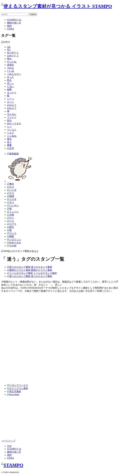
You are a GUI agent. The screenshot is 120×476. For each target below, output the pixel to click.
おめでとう (13, 55)
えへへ (10, 102)
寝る (9, 58)
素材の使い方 (14, 22)
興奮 (9, 145)
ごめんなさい (14, 74)
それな (10, 68)
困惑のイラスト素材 (41, 270)
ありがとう (13, 52)
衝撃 (9, 89)
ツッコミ (11, 129)
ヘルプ (10, 133)
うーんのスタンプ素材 (45, 273)
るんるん (11, 114)
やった (10, 77)
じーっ (10, 99)
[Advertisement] (13, 337)
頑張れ (10, 65)
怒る (9, 80)
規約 (9, 26)
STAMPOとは (14, 19)
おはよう (11, 105)
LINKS (10, 29)
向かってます (14, 123)
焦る (9, 120)
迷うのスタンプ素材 (41, 267)
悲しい (10, 83)
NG (9, 49)
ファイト (11, 117)
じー (9, 126)
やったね (11, 61)
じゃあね (11, 136)
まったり (11, 92)
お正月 (10, 148)
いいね (10, 71)
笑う (9, 142)
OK (9, 47)
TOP (9, 446)
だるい (10, 86)
